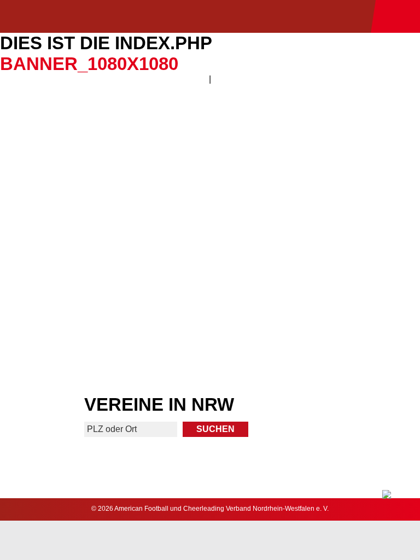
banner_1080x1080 (89, 64)
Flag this (104, 304)
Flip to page (316, 141)
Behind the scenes (315, 304)
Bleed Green (316, 222)
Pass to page (104, 141)
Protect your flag (104, 222)
